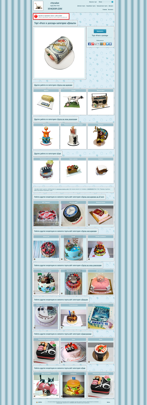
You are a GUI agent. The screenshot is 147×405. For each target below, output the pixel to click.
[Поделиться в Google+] (92, 44)
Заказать (100, 31)
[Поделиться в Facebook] (89, 44)
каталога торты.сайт (63, 189)
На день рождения (101, 236)
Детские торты (81, 6)
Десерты (111, 6)
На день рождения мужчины (101, 305)
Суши (73, 339)
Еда (58, 154)
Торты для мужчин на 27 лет (92, 197)
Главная (105, 9)
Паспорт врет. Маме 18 (73, 270)
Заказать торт (93, 2)
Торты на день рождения (66, 119)
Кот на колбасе (46, 373)
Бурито (46, 90)
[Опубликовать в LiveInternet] (95, 44)
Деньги (84, 300)
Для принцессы (100, 270)
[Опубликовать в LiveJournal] (98, 44)
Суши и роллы (73, 159)
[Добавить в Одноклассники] (104, 44)
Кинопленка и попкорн (46, 159)
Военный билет (100, 202)
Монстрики (46, 124)
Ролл (100, 339)
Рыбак (73, 236)
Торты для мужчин (64, 85)
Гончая (73, 90)
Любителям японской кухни (46, 339)
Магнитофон (100, 90)
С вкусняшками (73, 305)
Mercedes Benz (73, 202)
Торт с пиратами (46, 270)
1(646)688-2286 (55, 8)
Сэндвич (100, 159)
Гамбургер (73, 373)
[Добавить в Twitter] (107, 44)
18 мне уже (46, 236)
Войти (108, 402)
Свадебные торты (91, 6)
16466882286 (90, 189)
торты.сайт (59, 402)
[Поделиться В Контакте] (110, 44)
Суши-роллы (86, 334)
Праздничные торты (102, 6)
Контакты (110, 9)
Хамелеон (100, 124)
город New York (54, 5)
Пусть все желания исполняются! (46, 305)
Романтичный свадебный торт (73, 124)
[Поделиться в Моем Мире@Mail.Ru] (101, 44)
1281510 (40, 402)
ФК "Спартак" (46, 202)
